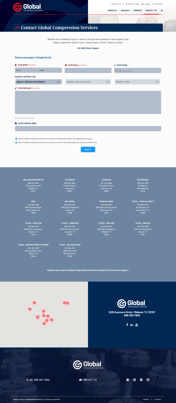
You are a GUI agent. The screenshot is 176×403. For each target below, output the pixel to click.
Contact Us (116, 4)
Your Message (28, 88)
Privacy (146, 399)
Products (112, 10)
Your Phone (121, 65)
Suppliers (158, 4)
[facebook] (127, 324)
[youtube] (136, 324)
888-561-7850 (133, 4)
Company (137, 10)
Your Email (77, 65)
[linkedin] (131, 324)
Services (125, 10)
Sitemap (158, 399)
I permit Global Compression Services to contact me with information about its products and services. (57, 142)
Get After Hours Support (88, 48)
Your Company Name (27, 123)
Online (147, 4)
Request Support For (25, 77)
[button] (30, 309)
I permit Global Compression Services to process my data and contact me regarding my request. (55, 139)
